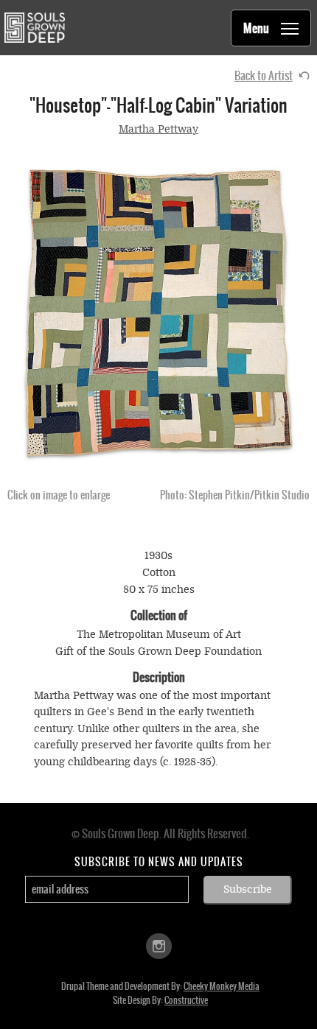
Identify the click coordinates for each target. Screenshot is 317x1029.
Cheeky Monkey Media (221, 986)
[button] (158, 312)
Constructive (186, 1000)
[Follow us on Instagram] (159, 944)
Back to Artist (263, 75)
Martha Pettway (158, 129)
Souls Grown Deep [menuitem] (34, 27)
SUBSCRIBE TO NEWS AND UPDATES (158, 862)
